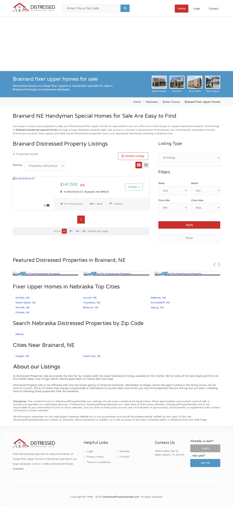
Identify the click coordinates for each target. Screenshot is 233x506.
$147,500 (69, 184)
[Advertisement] (116, 43)
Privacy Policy (95, 456)
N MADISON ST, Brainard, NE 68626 (86, 191)
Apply (189, 224)
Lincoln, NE (90, 297)
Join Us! (205, 462)
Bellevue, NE (158, 297)
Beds (161, 183)
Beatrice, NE (90, 307)
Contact (214, 8)
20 (64, 231)
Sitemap (124, 451)
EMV (82, 185)
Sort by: (17, 165)
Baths (194, 183)
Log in (205, 448)
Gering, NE (157, 307)
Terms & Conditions (98, 462)
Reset (189, 238)
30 (70, 231)
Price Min (164, 200)
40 (77, 231)
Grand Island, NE (25, 302)
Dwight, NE (22, 356)
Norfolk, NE (22, 307)
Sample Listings (134, 156)
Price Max (197, 200)
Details (132, 187)
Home (181, 8)
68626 (19, 334)
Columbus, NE (91, 302)
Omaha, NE (22, 297)
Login (196, 8)
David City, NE (91, 356)
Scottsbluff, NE (160, 302)
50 (84, 231)
